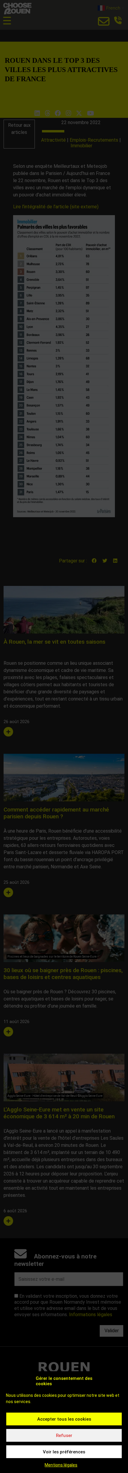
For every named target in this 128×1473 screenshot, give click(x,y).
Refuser (64, 1435)
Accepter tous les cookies (64, 1419)
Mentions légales (61, 1465)
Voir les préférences (64, 1452)
